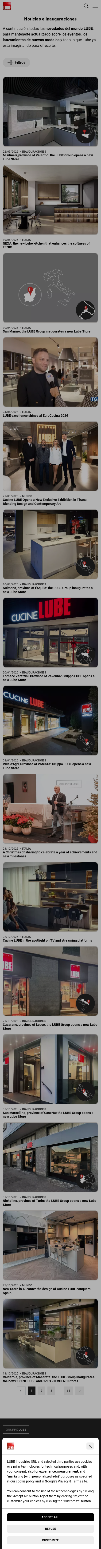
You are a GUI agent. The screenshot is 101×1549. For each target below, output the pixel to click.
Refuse (50, 1528)
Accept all (50, 1517)
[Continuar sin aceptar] (90, 1446)
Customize (50, 1540)
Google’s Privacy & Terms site (66, 1481)
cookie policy (25, 1481)
